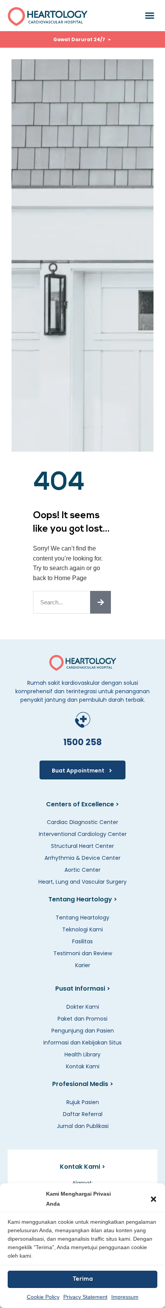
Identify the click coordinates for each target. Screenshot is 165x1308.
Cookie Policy (43, 1297)
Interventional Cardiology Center (83, 834)
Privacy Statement (85, 1297)
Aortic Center (82, 870)
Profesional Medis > (82, 1083)
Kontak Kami (82, 1066)
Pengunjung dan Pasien (82, 1030)
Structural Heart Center (82, 846)
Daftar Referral (82, 1114)
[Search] (100, 602)
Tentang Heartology (82, 917)
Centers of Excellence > (82, 804)
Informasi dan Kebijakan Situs (82, 1042)
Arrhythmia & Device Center (82, 858)
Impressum (125, 1297)
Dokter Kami (82, 1007)
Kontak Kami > (82, 1166)
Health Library (82, 1054)
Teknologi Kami (82, 929)
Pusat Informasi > (82, 988)
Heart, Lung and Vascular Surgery (82, 882)
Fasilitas (82, 941)
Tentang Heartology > (82, 899)
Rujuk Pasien (82, 1102)
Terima (83, 1279)
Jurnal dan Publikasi (83, 1126)
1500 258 (82, 742)
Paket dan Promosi (82, 1019)
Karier (82, 965)
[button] (153, 1199)
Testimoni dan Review (82, 953)
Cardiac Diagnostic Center (82, 822)
